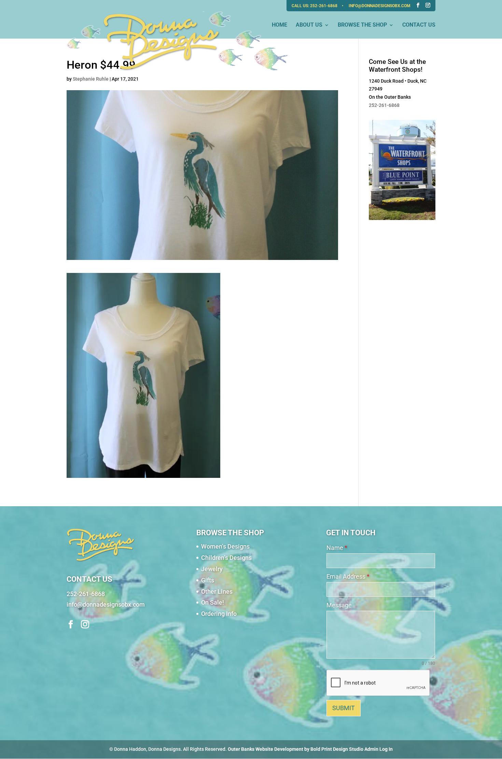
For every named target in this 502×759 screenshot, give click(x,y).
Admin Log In (378, 749)
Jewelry (212, 568)
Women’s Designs (225, 546)
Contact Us (418, 25)
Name (336, 547)
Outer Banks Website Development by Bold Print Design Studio (295, 749)
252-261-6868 (324, 5)
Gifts (207, 580)
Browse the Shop (362, 25)
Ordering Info (219, 613)
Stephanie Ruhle (91, 79)
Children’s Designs (226, 557)
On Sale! (212, 602)
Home (279, 25)
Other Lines (217, 591)
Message (339, 605)
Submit (343, 708)
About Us (309, 25)
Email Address (347, 576)
